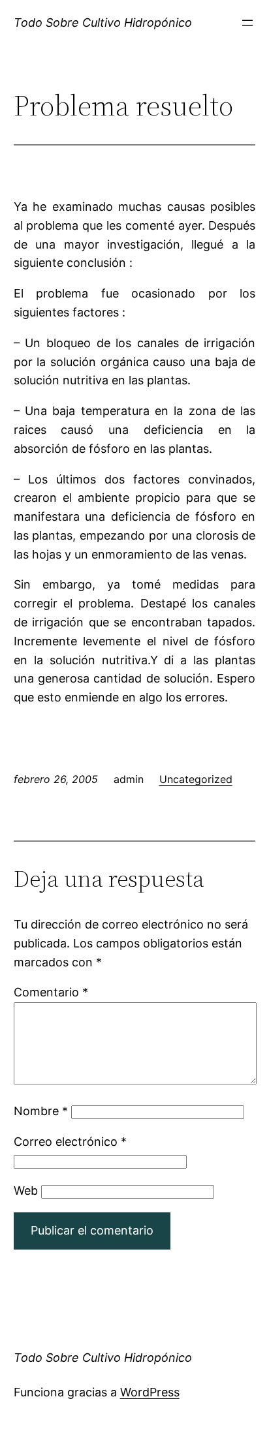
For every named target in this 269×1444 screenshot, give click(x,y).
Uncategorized (195, 779)
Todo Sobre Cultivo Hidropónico (103, 22)
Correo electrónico (70, 1141)
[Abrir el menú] (247, 23)
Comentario (51, 992)
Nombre (41, 1111)
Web (26, 1190)
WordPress (150, 1392)
